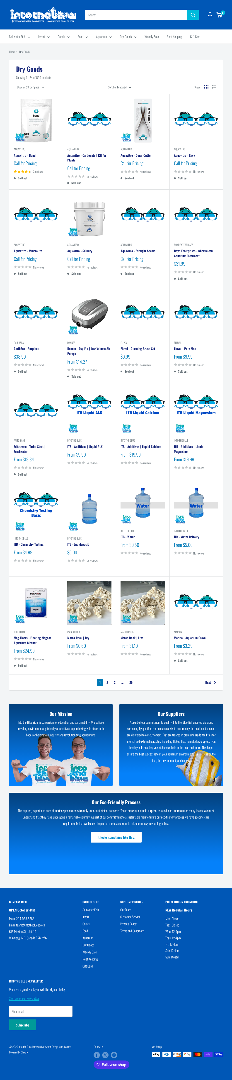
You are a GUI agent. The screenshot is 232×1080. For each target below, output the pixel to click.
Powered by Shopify (18, 1052)
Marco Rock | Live (132, 637)
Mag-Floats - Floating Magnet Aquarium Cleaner (32, 640)
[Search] (193, 15)
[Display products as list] (214, 87)
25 (131, 682)
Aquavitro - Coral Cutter (136, 155)
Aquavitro (19, 149)
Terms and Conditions (132, 930)
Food (80, 36)
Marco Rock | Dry (78, 637)
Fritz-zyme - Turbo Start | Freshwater (29, 449)
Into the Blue (74, 440)
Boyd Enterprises (183, 245)
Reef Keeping (174, 36)
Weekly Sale (152, 36)
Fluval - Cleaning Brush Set (138, 348)
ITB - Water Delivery (186, 536)
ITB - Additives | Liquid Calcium (141, 446)
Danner (71, 343)
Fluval (124, 343)
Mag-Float (19, 632)
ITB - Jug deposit (78, 544)
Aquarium (101, 36)
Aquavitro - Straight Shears (138, 250)
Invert (41, 36)
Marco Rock (73, 632)
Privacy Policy (128, 923)
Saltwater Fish (17, 36)
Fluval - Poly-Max (185, 348)
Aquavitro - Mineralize (28, 250)
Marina (178, 632)
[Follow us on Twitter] (105, 1055)
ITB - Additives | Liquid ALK (85, 446)
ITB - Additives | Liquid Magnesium (188, 449)
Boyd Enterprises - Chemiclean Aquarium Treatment (193, 253)
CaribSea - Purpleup (26, 348)
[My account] (210, 14)
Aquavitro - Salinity (79, 250)
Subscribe (22, 1024)
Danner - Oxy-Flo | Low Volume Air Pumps (88, 351)
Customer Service (130, 916)
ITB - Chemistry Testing (29, 544)
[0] (219, 14)
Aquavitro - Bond (25, 155)
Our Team (125, 909)
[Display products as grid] (206, 87)
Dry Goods (126, 36)
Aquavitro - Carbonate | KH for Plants (86, 158)
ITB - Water (128, 536)
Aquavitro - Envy (184, 155)
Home (12, 51)
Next (208, 682)
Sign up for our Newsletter (24, 998)
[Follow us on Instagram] (114, 1055)
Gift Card (195, 36)
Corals (61, 36)
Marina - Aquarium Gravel (190, 637)
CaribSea (19, 343)
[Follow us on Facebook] (97, 1055)
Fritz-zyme (19, 440)
